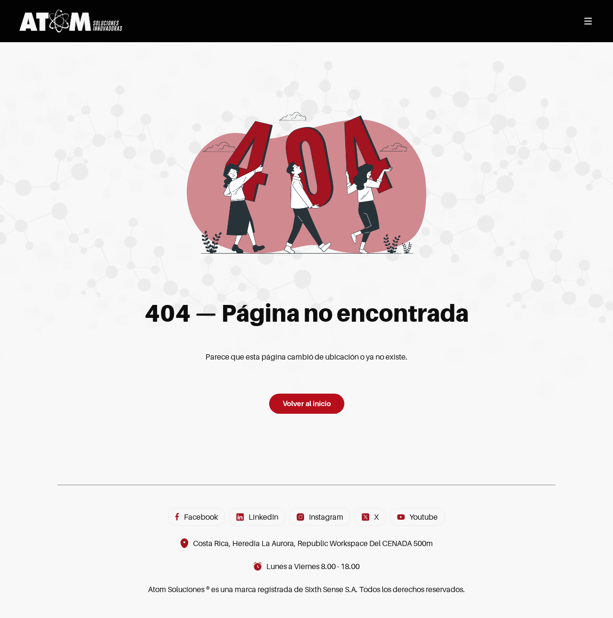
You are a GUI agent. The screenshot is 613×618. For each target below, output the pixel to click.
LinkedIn (263, 517)
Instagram (326, 517)
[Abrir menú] (588, 21)
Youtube (423, 517)
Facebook (201, 517)
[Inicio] (70, 21)
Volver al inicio (307, 403)
